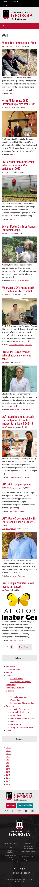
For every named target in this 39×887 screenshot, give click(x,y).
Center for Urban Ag (16, 410)
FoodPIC (13, 721)
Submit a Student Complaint (10, 856)
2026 (8, 748)
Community (19, 511)
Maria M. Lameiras (8, 427)
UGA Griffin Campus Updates (16, 484)
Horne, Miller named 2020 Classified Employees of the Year (18, 102)
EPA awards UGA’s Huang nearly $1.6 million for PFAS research (18, 289)
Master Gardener (24, 280)
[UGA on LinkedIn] (29, 873)
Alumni (9, 672)
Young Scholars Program (20, 682)
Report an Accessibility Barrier (19, 861)
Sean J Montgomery (8, 529)
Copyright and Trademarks (10, 852)
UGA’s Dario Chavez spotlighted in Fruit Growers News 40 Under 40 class (19, 522)
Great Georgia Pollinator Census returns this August (18, 584)
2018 (8, 772)
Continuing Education (15, 688)
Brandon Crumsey (8, 46)
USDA (8, 730)
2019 (8, 769)
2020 (8, 766)
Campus (12, 93)
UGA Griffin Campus (9, 488)
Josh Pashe (5, 233)
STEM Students (16, 679)
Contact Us (11, 805)
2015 (8, 781)
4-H (12, 694)
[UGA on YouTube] (25, 873)
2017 (8, 775)
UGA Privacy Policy (28, 852)
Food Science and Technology (22, 718)
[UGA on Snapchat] (22, 873)
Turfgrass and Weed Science (21, 727)
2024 (8, 754)
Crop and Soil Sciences (16, 345)
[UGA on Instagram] (18, 873)
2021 (8, 763)
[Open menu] (3, 26)
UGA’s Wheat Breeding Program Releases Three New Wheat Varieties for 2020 (18, 165)
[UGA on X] (14, 873)
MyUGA (10, 847)
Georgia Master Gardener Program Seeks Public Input (19, 228)
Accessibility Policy (28, 856)
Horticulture (13, 280)
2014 (8, 784)
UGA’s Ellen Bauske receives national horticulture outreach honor (17, 355)
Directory (28, 843)
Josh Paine (5, 362)
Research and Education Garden (23, 703)
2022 (8, 760)
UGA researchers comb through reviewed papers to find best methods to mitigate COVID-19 (18, 420)
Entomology (15, 715)
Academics (10, 666)
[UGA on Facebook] (10, 873)
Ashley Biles (6, 108)
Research (28, 345)
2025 (8, 751)
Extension (26, 410)
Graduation (15, 669)
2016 (8, 778)
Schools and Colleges (10, 843)
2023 (8, 757)
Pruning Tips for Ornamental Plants (19, 42)
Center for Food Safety (16, 477)
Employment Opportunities (28, 847)
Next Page (24, 647)
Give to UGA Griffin (25, 805)
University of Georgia (19, 828)
